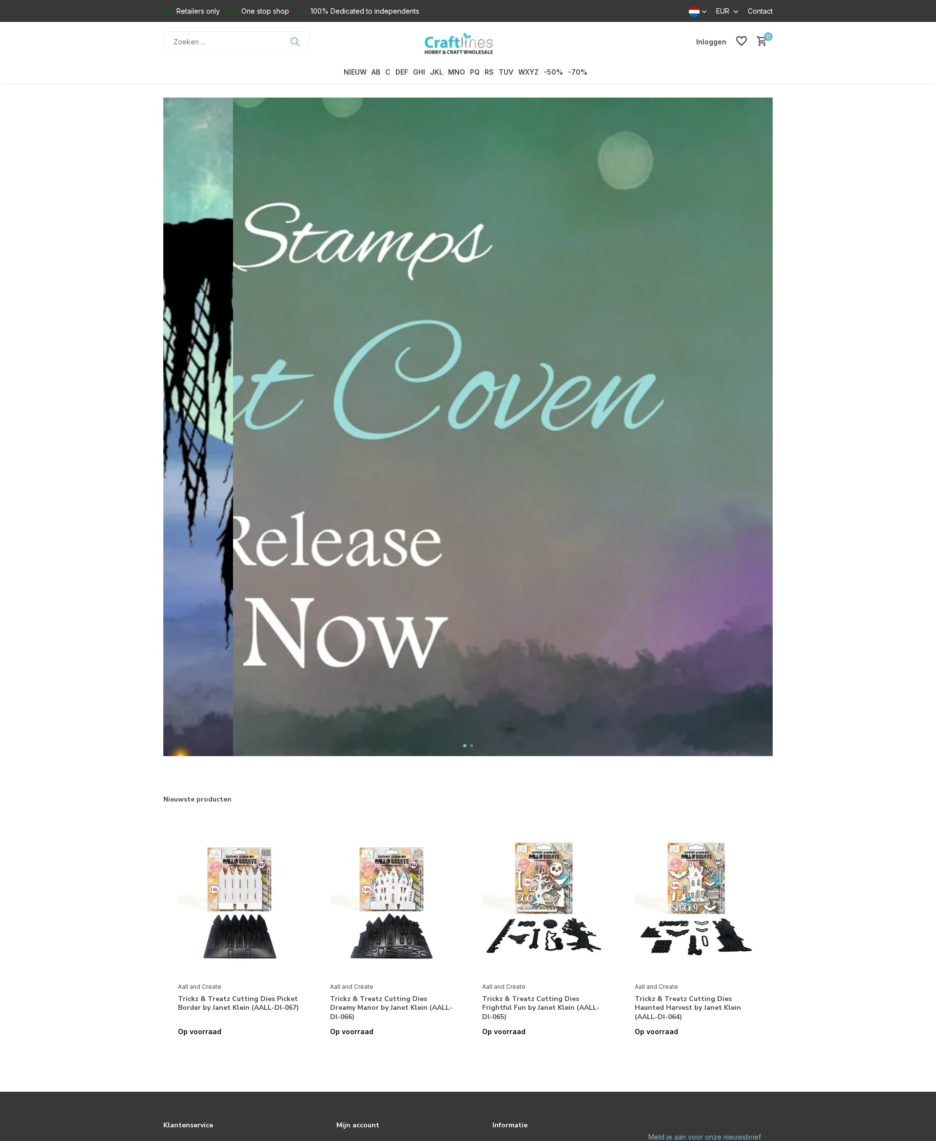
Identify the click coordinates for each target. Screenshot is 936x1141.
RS (489, 72)
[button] (464, 745)
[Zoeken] (295, 41)
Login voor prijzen (239, 1052)
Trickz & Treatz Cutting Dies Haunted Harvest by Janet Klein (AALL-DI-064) (688, 1008)
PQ (475, 72)
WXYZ (528, 72)
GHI (419, 72)
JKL (436, 72)
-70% (577, 72)
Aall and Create (199, 986)
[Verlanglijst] (741, 41)
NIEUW (355, 72)
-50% (553, 72)
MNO (456, 72)
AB (375, 72)
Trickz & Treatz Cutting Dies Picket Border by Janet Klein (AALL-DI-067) (238, 1003)
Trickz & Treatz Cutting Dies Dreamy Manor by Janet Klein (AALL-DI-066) (391, 1008)
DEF (401, 72)
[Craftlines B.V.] (467, 41)
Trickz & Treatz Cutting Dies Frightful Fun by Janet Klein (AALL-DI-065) (541, 1008)
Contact (760, 11)
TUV (506, 72)
